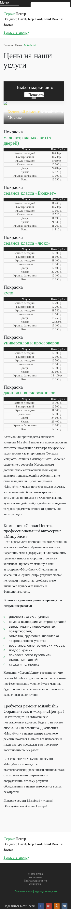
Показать (36, 94)
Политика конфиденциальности (35, 891)
